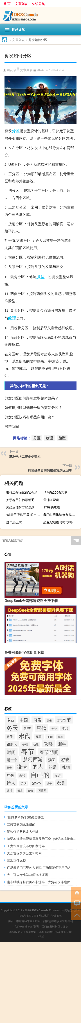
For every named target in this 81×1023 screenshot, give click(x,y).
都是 (61, 783)
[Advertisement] (40, 982)
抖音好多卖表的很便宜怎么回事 (50, 470)
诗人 (11, 783)
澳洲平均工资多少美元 (24, 456)
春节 (27, 751)
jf (15, 70)
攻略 (48, 743)
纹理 (12, 318)
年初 (60, 737)
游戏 (65, 759)
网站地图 (43, 915)
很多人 (12, 743)
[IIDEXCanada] (40, 15)
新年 (62, 743)
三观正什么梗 (16, 860)
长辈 (20, 790)
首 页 (7, 3)
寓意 (39, 736)
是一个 (12, 759)
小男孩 (40, 936)
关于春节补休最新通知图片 (24, 499)
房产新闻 (11, 426)
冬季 (27, 728)
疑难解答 (56, 915)
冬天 (12, 727)
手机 (25, 744)
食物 (30, 790)
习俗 (37, 720)
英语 (58, 775)
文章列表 (21, 3)
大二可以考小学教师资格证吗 (27, 874)
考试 (22, 776)
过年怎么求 (14, 522)
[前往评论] (76, 903)
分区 (16, 131)
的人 (37, 766)
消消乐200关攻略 (55, 492)
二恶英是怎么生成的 (21, 824)
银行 (9, 790)
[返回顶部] (76, 915)
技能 (36, 744)
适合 (49, 783)
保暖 (49, 720)
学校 (65, 728)
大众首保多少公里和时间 (24, 853)
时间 (11, 752)
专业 (10, 720)
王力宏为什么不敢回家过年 (26, 846)
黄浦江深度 (51, 499)
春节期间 (49, 752)
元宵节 (64, 719)
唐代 (41, 727)
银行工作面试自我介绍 (22, 492)
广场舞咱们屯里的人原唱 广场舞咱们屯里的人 (39, 867)
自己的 (40, 774)
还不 (36, 782)
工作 (50, 737)
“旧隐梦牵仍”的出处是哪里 (25, 817)
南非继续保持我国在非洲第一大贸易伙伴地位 (38, 882)
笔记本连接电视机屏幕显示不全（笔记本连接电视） (41, 838)
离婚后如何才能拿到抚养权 (24, 507)
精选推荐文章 (28, 915)
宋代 (24, 735)
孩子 (10, 736)
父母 (9, 767)
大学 (54, 729)
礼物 (66, 767)
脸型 (40, 276)
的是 (53, 767)
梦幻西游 (33, 758)
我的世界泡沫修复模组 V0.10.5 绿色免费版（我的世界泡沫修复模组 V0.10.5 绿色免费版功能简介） (61, 514)
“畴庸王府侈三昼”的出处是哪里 (24, 514)
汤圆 (51, 759)
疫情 (22, 766)
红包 (10, 775)
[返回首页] (76, 892)
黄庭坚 (42, 790)
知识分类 (38, 3)
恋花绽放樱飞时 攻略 (58, 522)
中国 (24, 720)
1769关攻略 (51, 507)
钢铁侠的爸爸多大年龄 (22, 831)
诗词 (24, 783)
